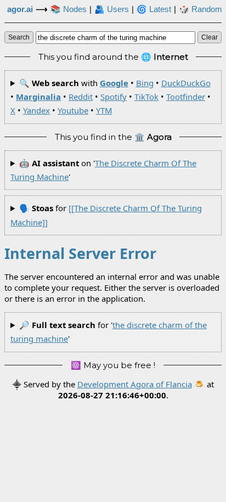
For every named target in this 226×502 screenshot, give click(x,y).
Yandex (36, 110)
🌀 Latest (154, 9)
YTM (104, 110)
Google (114, 82)
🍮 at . (136, 390)
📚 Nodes (68, 9)
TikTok (146, 96)
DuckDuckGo (186, 82)
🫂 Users (111, 9)
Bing (145, 82)
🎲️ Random (200, 9)
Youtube (73, 110)
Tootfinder (185, 96)
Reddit (81, 96)
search (19, 37)
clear (209, 37)
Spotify (113, 96)
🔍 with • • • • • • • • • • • (110, 96)
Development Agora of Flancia (134, 384)
